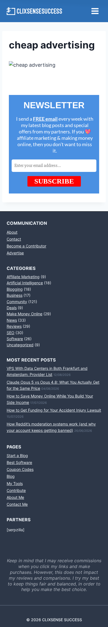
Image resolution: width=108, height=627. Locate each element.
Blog (11, 476)
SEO (10, 332)
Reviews (14, 326)
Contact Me (17, 504)
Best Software (19, 462)
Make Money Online (24, 313)
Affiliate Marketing (23, 276)
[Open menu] (94, 11)
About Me (15, 497)
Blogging (15, 289)
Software (15, 338)
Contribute (16, 490)
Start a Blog (17, 455)
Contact (14, 239)
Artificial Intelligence (25, 282)
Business (14, 295)
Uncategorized (20, 344)
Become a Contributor (26, 246)
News (12, 320)
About (12, 232)
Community (17, 301)
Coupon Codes (20, 469)
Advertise (15, 253)
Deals (12, 307)
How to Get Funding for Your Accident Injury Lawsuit (54, 410)
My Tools (15, 483)
